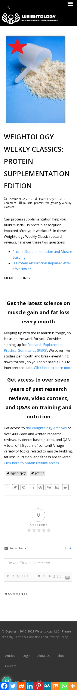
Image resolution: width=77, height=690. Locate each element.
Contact (10, 666)
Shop (61, 656)
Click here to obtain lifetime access (31, 463)
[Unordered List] (33, 576)
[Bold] (7, 576)
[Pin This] (24, 487)
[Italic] (13, 576)
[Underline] (18, 576)
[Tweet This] (15, 487)
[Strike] (23, 576)
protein (39, 203)
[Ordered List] (28, 576)
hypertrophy (18, 473)
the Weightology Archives (46, 428)
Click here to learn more (53, 367)
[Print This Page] (65, 487)
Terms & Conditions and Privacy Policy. (41, 637)
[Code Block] (43, 576)
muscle (28, 203)
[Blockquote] (38, 576)
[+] (59, 576)
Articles (10, 656)
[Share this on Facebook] (7, 487)
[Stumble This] (40, 487)
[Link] (49, 576)
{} (54, 576)
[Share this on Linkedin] (32, 487)
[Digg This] (49, 487)
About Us (43, 656)
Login (68, 548)
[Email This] (57, 487)
